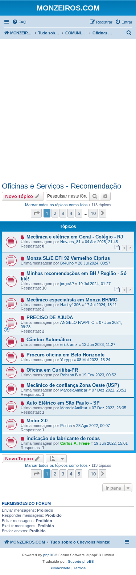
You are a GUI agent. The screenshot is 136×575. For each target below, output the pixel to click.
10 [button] (93, 213)
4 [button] (71, 213)
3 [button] (63, 213)
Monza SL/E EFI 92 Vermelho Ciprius (68, 258)
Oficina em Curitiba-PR (52, 370)
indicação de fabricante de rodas (63, 438)
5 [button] (79, 213)
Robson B (69, 375)
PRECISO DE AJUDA (49, 317)
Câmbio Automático (48, 339)
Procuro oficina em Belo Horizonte (65, 355)
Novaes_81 (70, 242)
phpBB (49, 555)
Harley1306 (70, 305)
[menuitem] (19, 22)
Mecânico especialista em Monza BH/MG (72, 300)
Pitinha (66, 425)
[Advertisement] (68, 110)
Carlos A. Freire (75, 443)
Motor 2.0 (37, 420)
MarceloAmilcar (73, 390)
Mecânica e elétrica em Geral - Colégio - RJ (74, 237)
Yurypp (66, 360)
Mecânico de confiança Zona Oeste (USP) (72, 385)
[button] (36, 213)
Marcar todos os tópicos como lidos (56, 205)
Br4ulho (67, 263)
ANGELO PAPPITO (77, 322)
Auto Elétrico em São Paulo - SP (63, 403)
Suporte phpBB (81, 561)
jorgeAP (67, 284)
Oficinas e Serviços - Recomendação (61, 186)
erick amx (69, 344)
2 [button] (55, 213)
